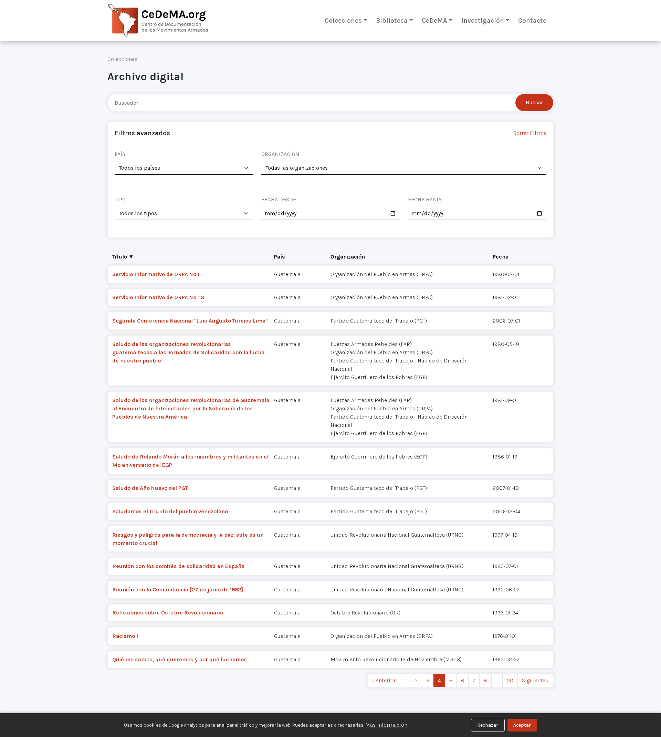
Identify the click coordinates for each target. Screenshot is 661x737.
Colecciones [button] (343, 20)
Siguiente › (535, 680)
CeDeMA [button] (434, 20)
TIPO (120, 199)
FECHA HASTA (424, 199)
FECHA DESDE (278, 199)
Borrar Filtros (529, 133)
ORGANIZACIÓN (280, 154)
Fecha (500, 256)
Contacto (532, 20)
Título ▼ (123, 256)
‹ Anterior (384, 680)
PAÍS (120, 154)
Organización (347, 256)
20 (510, 680)
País (279, 256)
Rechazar (487, 725)
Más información (386, 725)
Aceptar (522, 725)
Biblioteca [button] (392, 20)
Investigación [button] (482, 20)
